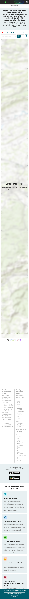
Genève (19, 403)
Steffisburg (20, 442)
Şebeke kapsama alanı (19, 36)
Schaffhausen (20, 425)
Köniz (18, 418)
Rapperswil (20, 423)
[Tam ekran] (26, 32)
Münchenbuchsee (21, 455)
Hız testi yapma (18, 2)
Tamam (14, 596)
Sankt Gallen (20, 411)
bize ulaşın (13, 570)
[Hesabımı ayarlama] (27, 2)
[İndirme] (14, 473)
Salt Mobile (6, 423)
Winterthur (19, 409)
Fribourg (19, 426)
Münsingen (20, 453)
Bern (18, 406)
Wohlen (19, 460)
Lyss (18, 452)
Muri (18, 448)
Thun (18, 416)
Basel (18, 404)
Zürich (18, 401)
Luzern (19, 413)
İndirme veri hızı (22, 36)
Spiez (18, 447)
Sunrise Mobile (7, 425)
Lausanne (19, 408)
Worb (18, 450)
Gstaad (19, 458)
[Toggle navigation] (2, 2)
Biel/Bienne (20, 414)
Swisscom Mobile (8, 426)
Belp (18, 457)
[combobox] (5, 32)
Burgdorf (19, 443)
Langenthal (20, 445)
